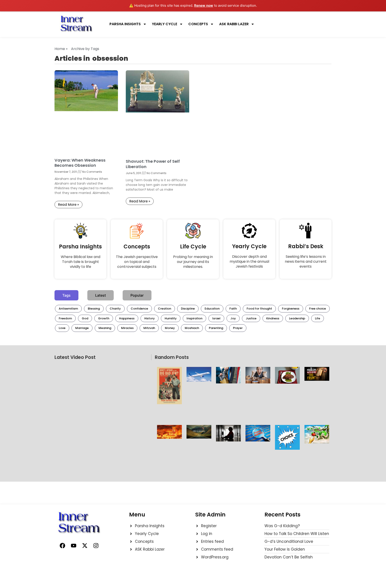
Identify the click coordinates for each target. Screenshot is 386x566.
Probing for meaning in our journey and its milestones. (193, 261)
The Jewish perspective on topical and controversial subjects (137, 261)
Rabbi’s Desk (305, 246)
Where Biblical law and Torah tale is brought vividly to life (80, 261)
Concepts (198, 24)
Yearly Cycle (164, 24)
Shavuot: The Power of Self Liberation (153, 163)
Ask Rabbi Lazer (234, 24)
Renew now (203, 5)
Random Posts (172, 357)
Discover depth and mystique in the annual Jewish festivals (249, 261)
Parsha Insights (125, 24)
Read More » (68, 204)
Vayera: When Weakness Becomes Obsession (80, 162)
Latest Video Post (75, 357)
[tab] (66, 295)
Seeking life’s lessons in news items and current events (306, 261)
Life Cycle (193, 246)
